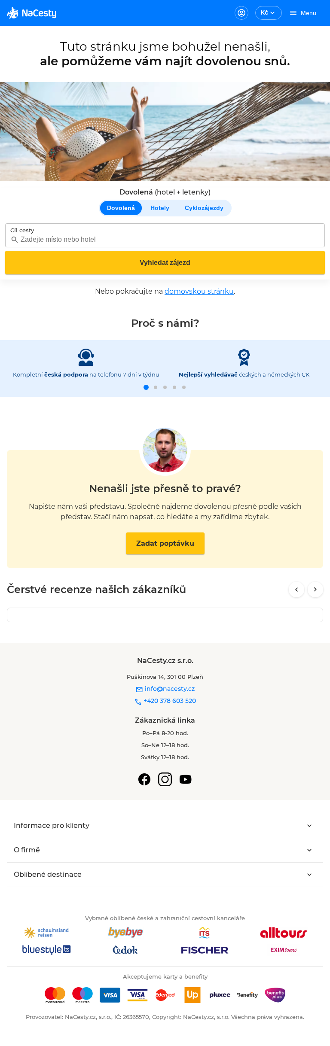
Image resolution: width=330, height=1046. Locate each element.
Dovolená (121, 207)
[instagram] (165, 779)
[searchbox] (165, 239)
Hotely (159, 207)
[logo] (31, 13)
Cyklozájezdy (204, 207)
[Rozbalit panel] (309, 825)
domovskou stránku (199, 291)
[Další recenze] (315, 589)
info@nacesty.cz (169, 689)
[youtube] (185, 779)
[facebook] (144, 779)
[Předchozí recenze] (296, 589)
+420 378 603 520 (169, 701)
